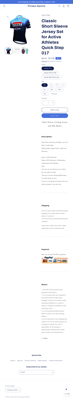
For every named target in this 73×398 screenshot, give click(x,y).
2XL (52, 89)
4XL (45, 94)
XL (44, 89)
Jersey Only (48, 68)
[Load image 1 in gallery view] (8, 50)
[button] (4, 6)
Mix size (55, 94)
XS (45, 85)
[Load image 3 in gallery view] (16, 50)
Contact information (56, 360)
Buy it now (55, 115)
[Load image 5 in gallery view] (24, 50)
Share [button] (45, 338)
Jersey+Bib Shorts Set (51, 77)
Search (12, 360)
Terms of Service (30, 360)
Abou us (20, 360)
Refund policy (42, 360)
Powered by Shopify (24, 396)
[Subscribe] (52, 372)
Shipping (44, 61)
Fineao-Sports (14, 396)
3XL (59, 89)
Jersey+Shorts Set (50, 73)
